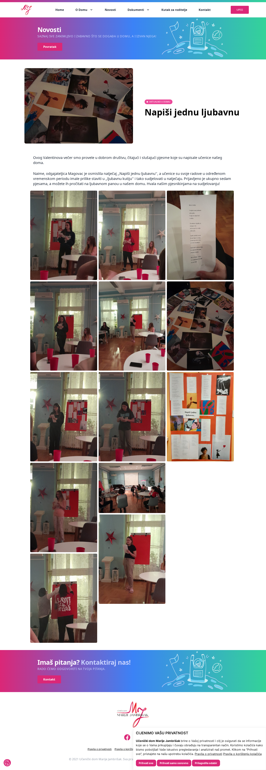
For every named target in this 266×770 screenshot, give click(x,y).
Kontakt (205, 10)
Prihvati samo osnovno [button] (174, 763)
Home (59, 10)
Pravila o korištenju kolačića (242, 754)
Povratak (49, 47)
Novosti (110, 10)
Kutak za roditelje (174, 10)
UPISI (240, 9)
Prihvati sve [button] (146, 763)
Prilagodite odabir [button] (206, 763)
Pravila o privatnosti (208, 754)
